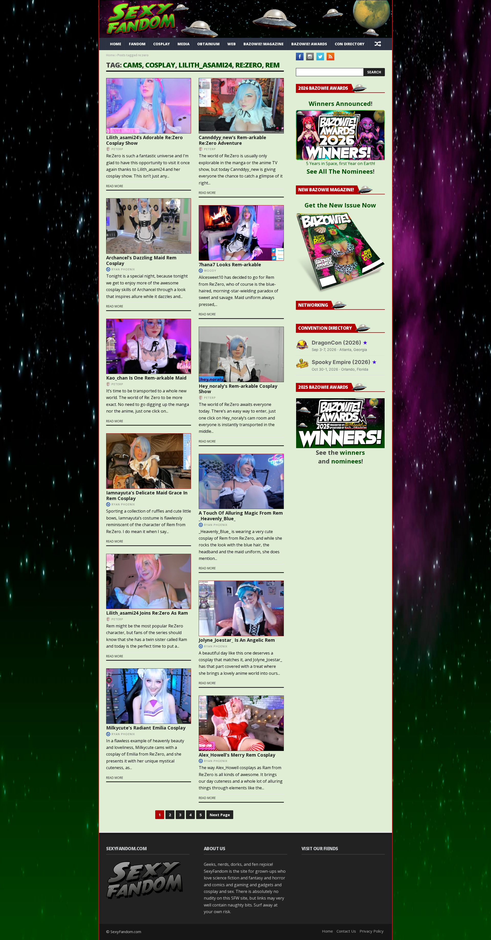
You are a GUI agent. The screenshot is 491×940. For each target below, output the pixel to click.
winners (352, 452)
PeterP (117, 149)
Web (231, 43)
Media (183, 43)
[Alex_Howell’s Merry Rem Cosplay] (241, 723)
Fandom (137, 43)
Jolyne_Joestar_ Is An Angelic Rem (237, 640)
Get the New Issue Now (340, 205)
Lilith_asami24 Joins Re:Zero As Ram (147, 613)
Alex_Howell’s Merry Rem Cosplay (237, 755)
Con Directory (349, 43)
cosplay (160, 65)
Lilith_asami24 (205, 65)
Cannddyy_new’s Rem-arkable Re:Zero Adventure (232, 140)
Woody (210, 270)
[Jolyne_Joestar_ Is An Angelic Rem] (241, 608)
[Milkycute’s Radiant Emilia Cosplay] (148, 696)
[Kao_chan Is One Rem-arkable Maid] (148, 346)
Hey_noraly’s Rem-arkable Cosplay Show (238, 389)
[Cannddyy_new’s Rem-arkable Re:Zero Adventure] (241, 106)
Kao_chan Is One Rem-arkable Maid (146, 378)
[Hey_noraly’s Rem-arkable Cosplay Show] (241, 354)
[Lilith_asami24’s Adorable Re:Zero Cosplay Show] (148, 106)
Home (115, 43)
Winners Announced (340, 103)
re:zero (248, 65)
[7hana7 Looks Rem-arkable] (241, 233)
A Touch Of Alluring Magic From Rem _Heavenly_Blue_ (241, 516)
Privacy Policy (372, 931)
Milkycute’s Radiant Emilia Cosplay (145, 728)
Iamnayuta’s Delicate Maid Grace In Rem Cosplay (146, 495)
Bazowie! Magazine (263, 43)
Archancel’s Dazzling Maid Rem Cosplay (141, 260)
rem (272, 65)
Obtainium (208, 43)
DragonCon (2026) (340, 342)
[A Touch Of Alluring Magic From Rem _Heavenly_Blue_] (241, 481)
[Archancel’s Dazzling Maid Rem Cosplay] (148, 226)
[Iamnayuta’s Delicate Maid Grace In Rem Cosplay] (148, 461)
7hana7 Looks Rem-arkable (230, 264)
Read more (114, 186)
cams (132, 65)
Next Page (220, 814)
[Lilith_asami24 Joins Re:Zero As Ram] (148, 581)
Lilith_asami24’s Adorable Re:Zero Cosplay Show (144, 140)
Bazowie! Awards (309, 43)
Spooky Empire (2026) (344, 362)
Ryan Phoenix (123, 269)
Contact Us (346, 931)
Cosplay (161, 43)
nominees (346, 461)
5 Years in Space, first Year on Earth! (340, 163)
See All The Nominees (340, 171)
